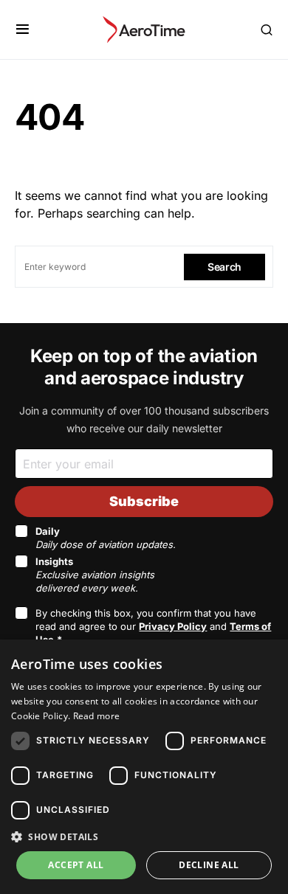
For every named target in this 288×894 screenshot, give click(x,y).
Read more (96, 716)
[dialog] (144, 767)
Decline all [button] (209, 865)
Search (224, 266)
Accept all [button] (75, 865)
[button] (22, 29)
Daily (105, 537)
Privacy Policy (173, 626)
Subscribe (144, 501)
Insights (94, 574)
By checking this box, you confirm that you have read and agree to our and (153, 626)
